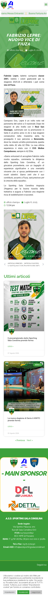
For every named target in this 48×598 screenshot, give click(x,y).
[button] (46, 4)
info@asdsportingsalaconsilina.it (29, 547)
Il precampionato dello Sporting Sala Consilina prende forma (22, 339)
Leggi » (10, 346)
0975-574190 (29, 544)
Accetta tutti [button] (23, 592)
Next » (30, 440)
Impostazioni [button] (9, 592)
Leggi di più (36, 592)
